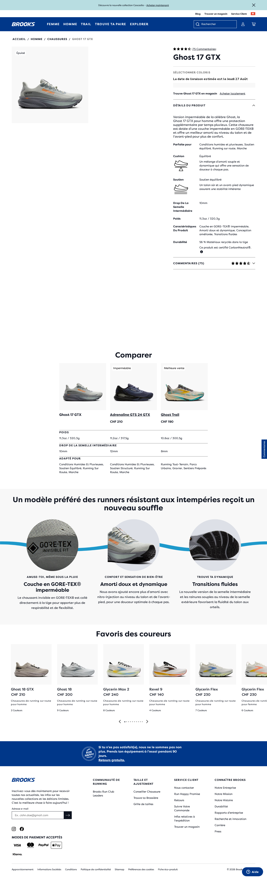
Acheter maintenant (157, 5)
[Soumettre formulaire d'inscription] (68, 815)
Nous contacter (184, 787)
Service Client (239, 13)
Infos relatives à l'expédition (184, 818)
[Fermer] (253, 5)
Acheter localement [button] (232, 93)
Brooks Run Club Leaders (103, 793)
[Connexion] (243, 24)
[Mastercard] (30, 845)
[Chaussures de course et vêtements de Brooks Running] (23, 24)
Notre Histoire (224, 800)
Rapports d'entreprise (229, 812)
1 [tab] (124, 721)
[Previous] (120, 722)
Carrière (220, 825)
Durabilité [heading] (180, 242)
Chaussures (57, 39)
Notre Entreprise (225, 787)
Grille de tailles (143, 804)
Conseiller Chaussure (147, 791)
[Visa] (17, 845)
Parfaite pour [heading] (182, 144)
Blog (198, 13)
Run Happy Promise (187, 793)
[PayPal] (43, 845)
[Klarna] (17, 854)
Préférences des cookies (141, 869)
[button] (50, 85)
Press (218, 831)
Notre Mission (223, 793)
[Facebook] (22, 829)
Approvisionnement (22, 869)
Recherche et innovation (230, 818)
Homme (36, 39)
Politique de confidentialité (96, 869)
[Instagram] (14, 829)
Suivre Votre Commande (182, 808)
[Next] (147, 722)
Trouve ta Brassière (146, 797)
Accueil (19, 39)
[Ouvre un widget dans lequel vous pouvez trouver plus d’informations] (252, 872)
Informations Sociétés (49, 869)
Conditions (71, 869)
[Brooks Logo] (42, 780)
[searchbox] (217, 24)
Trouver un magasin (215, 13)
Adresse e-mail (20, 808)
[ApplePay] (56, 845)
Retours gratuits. (112, 760)
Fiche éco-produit (168, 869)
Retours (179, 800)
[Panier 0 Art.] (254, 24)
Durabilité (221, 806)
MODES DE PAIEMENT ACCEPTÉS (37, 837)
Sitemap (119, 869)
